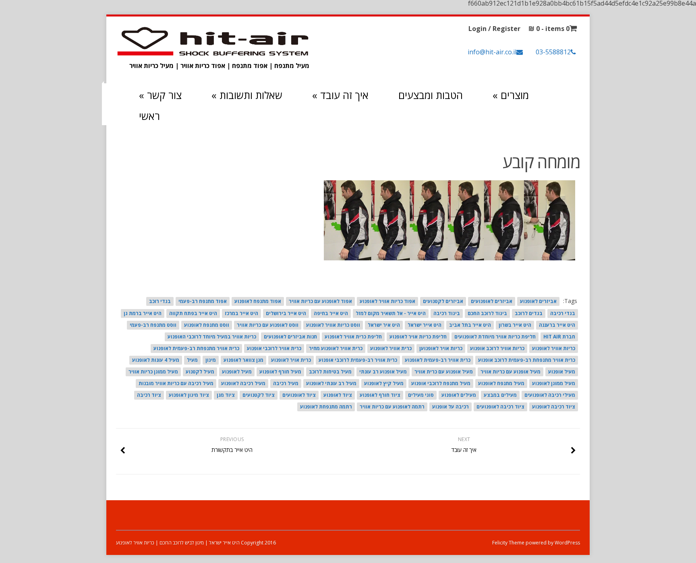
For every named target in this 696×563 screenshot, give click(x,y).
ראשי (149, 116)
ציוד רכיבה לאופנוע (553, 406)
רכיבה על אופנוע (450, 406)
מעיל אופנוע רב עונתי (383, 371)
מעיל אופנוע (561, 371)
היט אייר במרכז (241, 313)
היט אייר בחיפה (331, 313)
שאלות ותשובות (246, 95)
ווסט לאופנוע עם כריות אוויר (267, 325)
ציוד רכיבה (149, 395)
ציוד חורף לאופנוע (380, 395)
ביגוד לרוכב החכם (487, 313)
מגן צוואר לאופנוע (243, 360)
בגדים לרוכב (529, 313)
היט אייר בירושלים (286, 313)
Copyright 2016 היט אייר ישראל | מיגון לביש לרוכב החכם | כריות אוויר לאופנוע (196, 542)
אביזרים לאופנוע (538, 301)
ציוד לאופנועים (299, 395)
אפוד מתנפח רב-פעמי (202, 301)
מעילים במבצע (500, 395)
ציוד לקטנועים (258, 395)
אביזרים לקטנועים (443, 301)
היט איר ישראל (384, 325)
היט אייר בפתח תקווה (193, 313)
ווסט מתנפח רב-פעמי (153, 325)
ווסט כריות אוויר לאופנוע (333, 325)
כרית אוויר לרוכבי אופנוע (274, 348)
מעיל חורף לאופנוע (280, 371)
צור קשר (160, 95)
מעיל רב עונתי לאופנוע (331, 383)
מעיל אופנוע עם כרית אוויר (443, 371)
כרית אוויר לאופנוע (391, 348)
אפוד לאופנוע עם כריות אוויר (320, 301)
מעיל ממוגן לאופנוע (553, 383)
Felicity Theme (508, 542)
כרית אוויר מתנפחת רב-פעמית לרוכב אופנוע (526, 360)
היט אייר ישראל (424, 325)
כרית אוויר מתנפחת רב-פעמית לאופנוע (196, 348)
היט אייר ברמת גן (143, 313)
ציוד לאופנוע (337, 395)
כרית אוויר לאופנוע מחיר (335, 348)
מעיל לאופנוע (237, 371)
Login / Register (494, 28)
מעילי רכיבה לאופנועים (549, 395)
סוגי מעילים (421, 395)
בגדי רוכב (160, 301)
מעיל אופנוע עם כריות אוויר (511, 371)
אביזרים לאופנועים (491, 301)
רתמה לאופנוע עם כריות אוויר (392, 406)
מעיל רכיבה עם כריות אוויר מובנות (176, 383)
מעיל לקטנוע (200, 371)
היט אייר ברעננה (557, 325)
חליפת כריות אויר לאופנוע (418, 336)
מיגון (210, 360)
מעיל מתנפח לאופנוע (501, 383)
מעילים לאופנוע (458, 395)
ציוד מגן (226, 395)
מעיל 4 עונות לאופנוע (155, 360)
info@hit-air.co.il (492, 51)
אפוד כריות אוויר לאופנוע (387, 301)
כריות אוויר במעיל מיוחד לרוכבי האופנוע (212, 336)
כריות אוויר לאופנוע (553, 348)
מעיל (192, 360)
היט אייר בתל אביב (470, 325)
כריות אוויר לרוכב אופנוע (497, 348)
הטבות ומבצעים (430, 95)
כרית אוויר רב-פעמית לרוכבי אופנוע (358, 360)
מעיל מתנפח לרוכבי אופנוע (440, 383)
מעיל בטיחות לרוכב (330, 371)
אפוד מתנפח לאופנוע (257, 301)
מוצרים (511, 95)
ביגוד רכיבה (446, 313)
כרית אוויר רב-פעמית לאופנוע (437, 360)
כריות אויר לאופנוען (440, 348)
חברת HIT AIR (559, 336)
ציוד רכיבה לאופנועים (500, 406)
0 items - (549, 28)
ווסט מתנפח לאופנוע (206, 325)
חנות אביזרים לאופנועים (290, 336)
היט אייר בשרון (515, 325)
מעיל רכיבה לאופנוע (243, 383)
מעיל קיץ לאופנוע (384, 383)
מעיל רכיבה (285, 383)
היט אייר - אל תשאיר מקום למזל (391, 313)
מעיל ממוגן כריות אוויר (153, 371)
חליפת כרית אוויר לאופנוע (353, 336)
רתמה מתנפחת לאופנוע (326, 406)
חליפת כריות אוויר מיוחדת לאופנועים (495, 336)
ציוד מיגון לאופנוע (189, 395)
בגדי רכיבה (562, 313)
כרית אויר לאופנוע (291, 360)
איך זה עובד (340, 95)
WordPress (566, 542)
